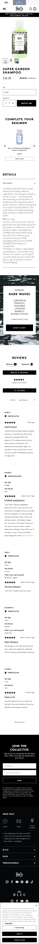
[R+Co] (6, 2)
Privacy (4, 797)
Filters (20, 390)
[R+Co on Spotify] (27, 881)
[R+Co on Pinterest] (22, 881)
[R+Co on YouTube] (17, 881)
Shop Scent (19, 328)
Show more (18, 722)
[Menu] (4, 9)
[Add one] (14, 103)
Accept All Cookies (19, 940)
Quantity (6, 98)
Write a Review (19, 372)
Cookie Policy (9, 923)
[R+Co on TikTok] (32, 881)
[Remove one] (4, 103)
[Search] (30, 9)
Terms (30, 796)
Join (19, 780)
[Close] (36, 905)
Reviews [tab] (11, 364)
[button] (28, 78)
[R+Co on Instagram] (7, 881)
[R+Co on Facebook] (12, 881)
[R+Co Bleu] (19, 2)
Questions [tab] (26, 364)
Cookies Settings (19, 927)
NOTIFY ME (26, 103)
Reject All (19, 934)
